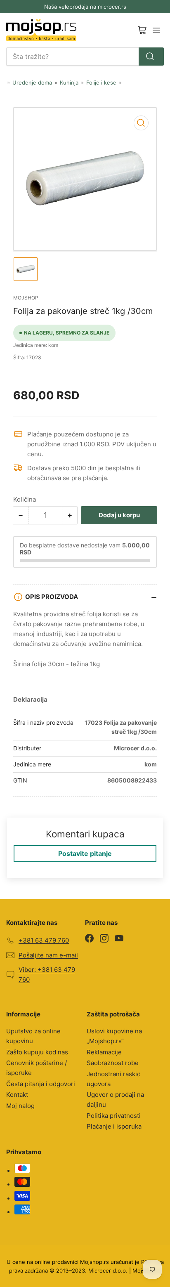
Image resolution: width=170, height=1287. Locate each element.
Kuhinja (69, 82)
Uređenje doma (32, 82)
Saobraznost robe (113, 1063)
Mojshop (25, 298)
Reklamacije (104, 1052)
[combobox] (85, 56)
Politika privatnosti (114, 1116)
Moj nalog (20, 1106)
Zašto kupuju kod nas (37, 1052)
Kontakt (17, 1094)
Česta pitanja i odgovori (40, 1084)
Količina (24, 499)
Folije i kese (101, 82)
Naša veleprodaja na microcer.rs (85, 6)
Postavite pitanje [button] (85, 853)
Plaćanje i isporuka (114, 1126)
